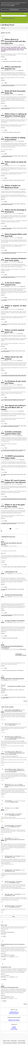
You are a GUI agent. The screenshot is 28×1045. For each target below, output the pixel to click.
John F (6, 709)
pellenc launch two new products (8, 375)
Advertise (14, 1027)
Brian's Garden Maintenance (11, 723)
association (5, 566)
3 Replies (4, 956)
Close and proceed (14, 9)
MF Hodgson (7, 736)
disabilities (10, 615)
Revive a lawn (12, 725)
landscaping (12, 670)
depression (15, 589)
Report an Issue (6, 1040)
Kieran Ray (7, 894)
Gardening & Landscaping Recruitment (13, 711)
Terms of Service (21, 1040)
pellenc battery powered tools (6, 523)
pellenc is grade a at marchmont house (9, 203)
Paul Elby (7, 870)
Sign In (25, 13)
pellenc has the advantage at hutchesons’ (10, 228)
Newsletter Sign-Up (14, 1011)
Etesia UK (6, 213)
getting (11, 697)
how (15, 697)
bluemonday (22, 589)
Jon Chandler (8, 814)
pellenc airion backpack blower (9, 375)
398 (5, 979)
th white (24, 474)
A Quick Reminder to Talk (11, 571)
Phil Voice (6, 680)
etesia (11, 61)
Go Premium (14, 1028)
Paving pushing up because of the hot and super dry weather (15, 785)
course (4, 697)
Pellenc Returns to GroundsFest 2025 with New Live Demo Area (13, 41)
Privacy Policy (14, 1040)
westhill (7, 670)
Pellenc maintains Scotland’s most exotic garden (15, 259)
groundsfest (14, 61)
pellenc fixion (11, 132)
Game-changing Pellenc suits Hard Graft (16, 235)
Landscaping (12, 955)
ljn (17, 670)
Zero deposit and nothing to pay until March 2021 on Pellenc (13, 407)
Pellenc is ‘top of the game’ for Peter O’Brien (15, 505)
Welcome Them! (14, 802)
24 (5, 936)
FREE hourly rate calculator (14, 1020)
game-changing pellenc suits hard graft (9, 252)
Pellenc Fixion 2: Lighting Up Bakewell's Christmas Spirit (16, 115)
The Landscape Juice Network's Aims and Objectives (11, 543)
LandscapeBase (8, 800)
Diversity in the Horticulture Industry (14, 595)
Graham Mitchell (16, 709)
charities (2, 615)
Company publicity (22, 649)
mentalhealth (5, 589)
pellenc (4, 61)
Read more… (3, 56)
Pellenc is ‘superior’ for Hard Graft (15, 306)
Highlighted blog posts (8, 537)
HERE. (12, 5)
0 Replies (4, 933)
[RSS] (1, 530)
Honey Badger (8, 751)
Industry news (20, 70)
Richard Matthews (9, 769)
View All (25, 701)
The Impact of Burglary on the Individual (14, 620)
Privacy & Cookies (14, 1029)
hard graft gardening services (11, 253)
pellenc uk (7, 61)
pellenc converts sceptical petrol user (9, 350)
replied (9, 709)
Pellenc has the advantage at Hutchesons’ (15, 211)
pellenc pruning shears (9, 400)
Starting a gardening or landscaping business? (12, 678)
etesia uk (6, 132)
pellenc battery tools (5, 85)
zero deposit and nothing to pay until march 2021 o (12, 425)
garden (15, 670)
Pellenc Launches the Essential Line (13, 68)
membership (19, 566)
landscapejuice (20, 670)
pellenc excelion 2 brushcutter (20, 375)
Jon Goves (7, 808)
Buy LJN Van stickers (14, 1013)
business (8, 566)
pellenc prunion (16, 400)
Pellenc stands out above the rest (15, 163)
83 (5, 959)
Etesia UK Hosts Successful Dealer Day (15, 92)
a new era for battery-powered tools (9, 299)
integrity (15, 566)
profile (17, 808)
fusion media (19, 61)
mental (9, 589)
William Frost (18, 736)
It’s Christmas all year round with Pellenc (15, 382)
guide (13, 697)
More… (14, 916)
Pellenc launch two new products (13, 358)
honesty (12, 566)
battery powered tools (7, 450)
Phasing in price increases (14, 1019)
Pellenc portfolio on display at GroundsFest (15, 138)
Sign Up (2, 13)
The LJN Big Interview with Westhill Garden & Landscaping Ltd (12, 646)
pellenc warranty (7, 499)
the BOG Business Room (14, 1012)
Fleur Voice (10, 573)
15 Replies (4, 998)
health (12, 589)
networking (24, 566)
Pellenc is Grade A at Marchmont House (12, 186)
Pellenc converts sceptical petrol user (14, 331)
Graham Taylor (8, 881)
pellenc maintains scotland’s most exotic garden (11, 276)
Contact (14, 1026)
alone (18, 589)
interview (4, 670)
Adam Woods (8, 825)
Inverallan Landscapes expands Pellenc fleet (13, 433)
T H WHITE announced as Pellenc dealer (14, 457)
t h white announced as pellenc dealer (9, 474)
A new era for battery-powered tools (13, 284)
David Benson (8, 905)
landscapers (19, 697)
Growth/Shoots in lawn (14, 815)
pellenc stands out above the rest (8, 180)
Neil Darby (7, 856)
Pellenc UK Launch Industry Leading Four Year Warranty (15, 481)
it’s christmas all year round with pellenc (10, 399)
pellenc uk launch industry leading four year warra (11, 498)
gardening (6, 615)
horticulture (3, 589)
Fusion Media (6, 70)
